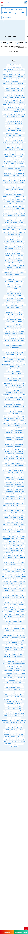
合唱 (14, 145)
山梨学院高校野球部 (18, 432)
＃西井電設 (21, 265)
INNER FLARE (22, 335)
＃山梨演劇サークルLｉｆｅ (20, 305)
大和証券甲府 (14, 335)
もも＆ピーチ (4, 576)
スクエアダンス (20, 88)
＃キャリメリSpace (12, 423)
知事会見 (18, 571)
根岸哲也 (16, 555)
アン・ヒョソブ (20, 736)
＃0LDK (13, 321)
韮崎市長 (23, 86)
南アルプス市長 (15, 86)
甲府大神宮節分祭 (21, 78)
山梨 (23, 175)
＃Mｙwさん (20, 246)
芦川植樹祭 (22, 116)
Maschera (15, 654)
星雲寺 (12, 95)
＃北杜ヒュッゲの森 (9, 694)
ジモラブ (22, 548)
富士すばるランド (8, 647)
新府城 (23, 585)
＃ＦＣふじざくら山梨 (21, 225)
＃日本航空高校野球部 (8, 491)
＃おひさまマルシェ (22, 423)
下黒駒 (23, 626)
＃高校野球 (5, 498)
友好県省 (7, 345)
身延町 (21, 654)
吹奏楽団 (22, 609)
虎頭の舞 (5, 163)
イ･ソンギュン (6, 208)
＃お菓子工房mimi (18, 258)
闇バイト (12, 220)
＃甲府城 (14, 272)
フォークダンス (22, 741)
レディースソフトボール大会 (9, 218)
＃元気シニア (18, 668)
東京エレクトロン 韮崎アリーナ (14, 413)
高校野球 (6, 548)
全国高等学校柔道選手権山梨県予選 (14, 67)
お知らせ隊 (22, 562)
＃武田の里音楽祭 (19, 260)
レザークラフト (6, 682)
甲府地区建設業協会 (20, 208)
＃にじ (4, 505)
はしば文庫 (15, 361)
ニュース (17, 536)
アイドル (16, 548)
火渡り (21, 642)
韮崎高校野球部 (8, 432)
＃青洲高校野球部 (9, 484)
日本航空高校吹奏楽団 (14, 550)
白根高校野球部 (18, 430)
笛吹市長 (6, 95)
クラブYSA (7, 222)
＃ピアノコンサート (8, 689)
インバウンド (22, 180)
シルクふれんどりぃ (19, 95)
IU (24, 206)
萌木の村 (4, 611)
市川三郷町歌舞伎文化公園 (17, 189)
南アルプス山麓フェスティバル (9, 626)
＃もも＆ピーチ (11, 505)
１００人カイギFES (9, 324)
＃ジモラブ (6, 319)
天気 (8, 545)
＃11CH (12, 317)
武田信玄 (15, 93)
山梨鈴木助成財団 (11, 130)
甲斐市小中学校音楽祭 (10, 102)
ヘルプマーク (15, 180)
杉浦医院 (8, 378)
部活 (19, 585)
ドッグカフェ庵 (14, 140)
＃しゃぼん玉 (18, 701)
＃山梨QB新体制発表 (9, 284)
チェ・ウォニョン (14, 722)
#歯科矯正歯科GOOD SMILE (9, 734)
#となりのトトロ (19, 727)
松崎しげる (22, 597)
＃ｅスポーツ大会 (6, 663)
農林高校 (15, 621)
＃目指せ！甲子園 (13, 498)
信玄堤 (17, 614)
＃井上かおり (9, 512)
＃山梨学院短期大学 (18, 404)
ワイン (13, 531)
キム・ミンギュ (15, 534)
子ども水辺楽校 (20, 352)
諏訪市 (18, 154)
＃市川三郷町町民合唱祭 (14, 380)
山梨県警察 (6, 618)
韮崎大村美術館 (10, 119)
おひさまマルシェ (20, 411)
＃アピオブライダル (8, 402)
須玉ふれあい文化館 (20, 173)
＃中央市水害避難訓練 (10, 680)
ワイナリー (20, 725)
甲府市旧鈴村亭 (6, 185)
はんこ (12, 166)
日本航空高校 (6, 225)
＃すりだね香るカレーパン (14, 390)
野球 (22, 541)
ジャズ (14, 187)
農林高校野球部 (19, 437)
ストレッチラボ (21, 416)
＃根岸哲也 (20, 519)
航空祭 (13, 185)
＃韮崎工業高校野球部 (18, 482)
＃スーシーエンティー (20, 505)
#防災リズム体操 (7, 656)
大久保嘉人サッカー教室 (20, 635)
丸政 (15, 74)
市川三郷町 (20, 633)
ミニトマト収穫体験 (18, 456)
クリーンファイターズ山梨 (10, 352)
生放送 (22, 538)
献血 (13, 208)
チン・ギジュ (6, 739)
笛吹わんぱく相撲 (20, 578)
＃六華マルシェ (7, 385)
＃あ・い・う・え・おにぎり (9, 479)
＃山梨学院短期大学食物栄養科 (11, 392)
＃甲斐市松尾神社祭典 (8, 692)
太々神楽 (5, 97)
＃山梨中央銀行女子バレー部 (18, 243)
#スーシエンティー (14, 746)
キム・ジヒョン (5, 741)
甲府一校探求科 (12, 359)
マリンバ (17, 178)
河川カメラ (18, 569)
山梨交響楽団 (20, 102)
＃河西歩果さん (9, 239)
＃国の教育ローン (8, 399)
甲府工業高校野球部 (15, 510)
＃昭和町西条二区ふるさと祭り (18, 682)
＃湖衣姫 (10, 227)
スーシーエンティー (21, 529)
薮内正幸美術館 (8, 156)
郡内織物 (18, 576)
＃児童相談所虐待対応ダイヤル (9, 383)
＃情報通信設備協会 (6, 394)
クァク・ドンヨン (7, 71)
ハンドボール (6, 529)
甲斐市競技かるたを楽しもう (9, 76)
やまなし (21, 574)
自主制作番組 (12, 43)
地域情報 (23, 536)
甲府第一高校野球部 (19, 451)
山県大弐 (16, 156)
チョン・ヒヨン (22, 607)
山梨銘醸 (17, 611)
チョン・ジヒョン (13, 640)
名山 (23, 526)
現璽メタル (6, 182)
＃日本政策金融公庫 (19, 399)
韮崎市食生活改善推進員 (14, 203)
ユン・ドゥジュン (21, 739)
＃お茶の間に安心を (19, 703)
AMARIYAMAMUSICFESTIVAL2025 (18, 340)
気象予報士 (13, 736)
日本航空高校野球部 (10, 522)
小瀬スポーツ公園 (16, 718)
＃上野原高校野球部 (20, 486)
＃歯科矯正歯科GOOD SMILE (9, 699)
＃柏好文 (8, 321)
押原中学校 (20, 600)
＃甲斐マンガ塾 (9, 685)
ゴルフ (4, 543)
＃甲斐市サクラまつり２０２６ (19, 277)
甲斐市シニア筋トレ (19, 192)
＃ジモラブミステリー (18, 685)
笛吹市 (22, 713)
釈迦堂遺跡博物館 (11, 215)
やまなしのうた (6, 524)
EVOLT (22, 343)
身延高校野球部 (18, 446)
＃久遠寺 (13, 232)
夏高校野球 (5, 585)
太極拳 (9, 718)
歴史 (10, 541)
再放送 (11, 583)
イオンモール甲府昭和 (14, 213)
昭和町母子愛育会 (7, 361)
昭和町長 (14, 100)
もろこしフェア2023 (20, 458)
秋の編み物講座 (20, 218)
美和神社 (17, 713)
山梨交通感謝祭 (21, 359)
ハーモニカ (20, 135)
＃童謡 (5, 508)
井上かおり (22, 555)
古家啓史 (23, 178)
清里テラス (10, 611)
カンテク (5, 550)
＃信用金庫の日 (19, 284)
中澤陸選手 (17, 168)
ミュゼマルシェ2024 (9, 192)
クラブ (11, 713)
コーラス (20, 708)
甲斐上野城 (20, 187)
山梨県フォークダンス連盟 (9, 201)
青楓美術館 (10, 557)
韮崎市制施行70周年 (18, 647)
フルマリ (20, 126)
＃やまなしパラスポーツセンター (8, 427)
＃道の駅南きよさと (6, 493)
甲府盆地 (19, 145)
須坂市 (12, 154)
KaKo (22, 210)
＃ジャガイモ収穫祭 (17, 286)
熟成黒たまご (7, 552)
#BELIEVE (7, 736)
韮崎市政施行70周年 (9, 651)
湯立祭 (5, 715)
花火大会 (7, 633)
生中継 (8, 531)
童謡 (21, 522)
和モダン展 (22, 361)
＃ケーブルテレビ (19, 317)
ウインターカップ (19, 743)
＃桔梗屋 (15, 265)
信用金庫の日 (17, 364)
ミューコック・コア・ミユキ (9, 109)
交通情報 (5, 569)
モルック (22, 550)
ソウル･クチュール (19, 651)
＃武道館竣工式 (20, 687)
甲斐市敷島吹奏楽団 (8, 133)
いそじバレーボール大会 (9, 373)
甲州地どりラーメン (6, 628)
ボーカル (23, 213)
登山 (11, 548)
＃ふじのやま (8, 708)
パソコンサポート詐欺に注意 (20, 470)
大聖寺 (22, 614)
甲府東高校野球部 (8, 451)
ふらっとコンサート (20, 109)
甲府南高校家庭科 (7, 161)
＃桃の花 (23, 510)
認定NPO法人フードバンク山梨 (9, 357)
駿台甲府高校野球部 (7, 449)
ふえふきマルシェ (14, 116)
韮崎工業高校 (9, 194)
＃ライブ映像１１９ (20, 241)
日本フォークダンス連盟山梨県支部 (14, 371)
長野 (3, 166)
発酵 (17, 522)
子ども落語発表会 (16, 64)
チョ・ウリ (22, 69)
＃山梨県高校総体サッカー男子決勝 (14, 293)
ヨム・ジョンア (7, 710)
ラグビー (12, 529)
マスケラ (15, 644)
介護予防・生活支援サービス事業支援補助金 (12, 206)
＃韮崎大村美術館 (7, 269)
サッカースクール (15, 630)
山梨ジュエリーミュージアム (11, 126)
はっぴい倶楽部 (8, 475)
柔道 (16, 583)
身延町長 (23, 97)
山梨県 (23, 571)
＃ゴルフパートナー (19, 694)
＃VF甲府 (9, 251)
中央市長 (21, 93)
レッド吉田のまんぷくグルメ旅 (8, 595)
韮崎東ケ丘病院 (6, 104)
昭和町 (21, 583)
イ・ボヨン (22, 602)
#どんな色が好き (21, 729)
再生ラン (23, 142)
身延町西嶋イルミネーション (8, 196)
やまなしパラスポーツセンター (10, 416)
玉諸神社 (5, 607)
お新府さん (6, 588)
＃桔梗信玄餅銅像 (18, 274)
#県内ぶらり (19, 680)
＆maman (21, 140)
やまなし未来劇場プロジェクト (11, 574)
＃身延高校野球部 (18, 484)
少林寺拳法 (8, 90)
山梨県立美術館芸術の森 (7, 364)
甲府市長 (13, 88)
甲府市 (17, 720)
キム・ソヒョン (6, 722)
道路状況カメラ (8, 17)
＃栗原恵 (4, 423)
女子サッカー (22, 524)
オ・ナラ (7, 725)
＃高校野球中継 (22, 498)
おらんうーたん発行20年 (20, 557)
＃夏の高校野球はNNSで (10, 496)
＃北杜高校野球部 (20, 479)
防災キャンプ (8, 621)
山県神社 (23, 628)
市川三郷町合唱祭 (21, 185)
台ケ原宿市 (12, 163)
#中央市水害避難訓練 (7, 673)
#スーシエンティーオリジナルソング (18, 732)
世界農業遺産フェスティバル (10, 170)
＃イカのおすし (23, 394)
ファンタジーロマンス (7, 644)
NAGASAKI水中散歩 (7, 597)
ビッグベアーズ (20, 220)
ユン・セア (22, 715)
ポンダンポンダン (13, 741)
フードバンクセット (21, 357)
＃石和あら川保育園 (20, 302)
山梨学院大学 (21, 161)
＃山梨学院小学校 (21, 383)
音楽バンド (8, 642)
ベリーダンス (14, 642)
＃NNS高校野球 (8, 501)
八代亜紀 (7, 600)
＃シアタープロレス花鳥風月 (9, 331)
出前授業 (24, 576)
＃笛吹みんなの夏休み (18, 689)
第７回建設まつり (16, 628)
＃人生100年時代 (10, 668)
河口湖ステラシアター (20, 463)
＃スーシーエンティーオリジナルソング (14, 696)
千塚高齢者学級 (8, 210)
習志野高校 (13, 588)
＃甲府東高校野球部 (19, 489)
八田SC (9, 64)
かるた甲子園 (6, 335)
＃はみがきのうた (21, 699)
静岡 (7, 166)
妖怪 (4, 571)
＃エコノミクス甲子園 (9, 260)
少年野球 (22, 710)
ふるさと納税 (6, 729)
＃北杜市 (6, 517)
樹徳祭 (15, 161)
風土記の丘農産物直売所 (9, 458)
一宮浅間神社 (21, 604)
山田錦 (21, 475)
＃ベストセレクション (20, 692)
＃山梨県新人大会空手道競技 (10, 420)
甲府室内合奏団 (9, 430)
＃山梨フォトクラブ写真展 (19, 656)
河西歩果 (20, 236)
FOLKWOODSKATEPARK (17, 90)
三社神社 (11, 607)
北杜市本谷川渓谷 (14, 338)
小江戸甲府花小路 (21, 114)
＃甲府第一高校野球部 (18, 501)
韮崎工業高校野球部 (19, 444)
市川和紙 (4, 142)
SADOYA (13, 725)
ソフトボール (6, 538)
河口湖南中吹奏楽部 (8, 560)
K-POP (14, 543)
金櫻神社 (11, 97)
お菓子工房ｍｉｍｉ (10, 366)
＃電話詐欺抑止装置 (9, 703)
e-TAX (22, 137)
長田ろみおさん (6, 199)
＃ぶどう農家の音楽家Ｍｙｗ (14, 288)
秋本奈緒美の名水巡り (20, 593)
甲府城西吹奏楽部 (9, 477)
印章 (14, 175)
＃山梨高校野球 (22, 493)
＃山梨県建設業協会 (6, 406)
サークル (6, 713)
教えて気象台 (9, 470)
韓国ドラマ (4, 536)
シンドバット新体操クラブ (21, 166)
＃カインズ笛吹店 (19, 281)
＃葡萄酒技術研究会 (9, 312)
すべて (4, 43)
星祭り (4, 86)
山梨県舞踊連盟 (18, 409)
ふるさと (18, 595)
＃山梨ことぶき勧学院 (21, 229)
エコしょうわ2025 (18, 123)
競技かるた (7, 333)
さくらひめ (14, 376)
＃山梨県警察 (21, 420)
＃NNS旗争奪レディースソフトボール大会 (14, 397)
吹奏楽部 (16, 560)
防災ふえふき (12, 114)
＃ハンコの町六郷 (20, 385)
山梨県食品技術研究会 (10, 354)
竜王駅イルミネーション (21, 196)
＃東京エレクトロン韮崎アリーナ (14, 425)
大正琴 (20, 621)
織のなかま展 (8, 93)
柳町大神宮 (13, 78)
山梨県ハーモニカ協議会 (11, 135)
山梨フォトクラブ (14, 618)
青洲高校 (21, 222)
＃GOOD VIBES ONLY (19, 328)
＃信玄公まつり (17, 227)
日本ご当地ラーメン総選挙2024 (10, 616)
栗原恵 (24, 406)
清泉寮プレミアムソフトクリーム (14, 623)
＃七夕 (6, 519)
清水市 (23, 154)
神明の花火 (13, 633)
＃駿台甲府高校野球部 (8, 486)
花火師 (22, 630)
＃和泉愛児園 (13, 319)
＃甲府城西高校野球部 (9, 503)
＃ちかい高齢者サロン (10, 661)
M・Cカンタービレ (9, 123)
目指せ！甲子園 (21, 508)
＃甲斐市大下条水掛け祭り (9, 298)
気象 (13, 571)
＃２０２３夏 (20, 496)
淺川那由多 (5, 114)
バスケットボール (21, 83)
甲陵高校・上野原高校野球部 (19, 449)
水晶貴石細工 (11, 142)
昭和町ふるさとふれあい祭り (10, 149)
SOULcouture (8, 654)
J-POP (17, 538)
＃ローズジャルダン (20, 515)
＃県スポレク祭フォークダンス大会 (14, 310)
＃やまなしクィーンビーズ (10, 253)
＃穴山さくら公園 (17, 512)
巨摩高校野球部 (19, 442)
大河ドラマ (21, 100)
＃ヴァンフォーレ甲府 (8, 328)
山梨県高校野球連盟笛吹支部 (19, 111)
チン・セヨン (23, 534)
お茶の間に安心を (9, 472)
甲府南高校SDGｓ (18, 159)
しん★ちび (6, 116)
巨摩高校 (13, 600)
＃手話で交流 (19, 661)
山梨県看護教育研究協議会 (17, 345)
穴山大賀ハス (20, 354)
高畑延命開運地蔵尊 (17, 378)
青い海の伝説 (21, 640)
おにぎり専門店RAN (21, 163)
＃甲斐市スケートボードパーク (14, 291)
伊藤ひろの (23, 611)
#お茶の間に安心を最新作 (19, 673)
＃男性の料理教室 (20, 659)
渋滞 (4, 545)
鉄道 (24, 543)
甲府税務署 (19, 128)
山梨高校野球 (5, 510)
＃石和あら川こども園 (8, 302)
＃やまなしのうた (12, 508)
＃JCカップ (6, 314)
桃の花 (4, 557)
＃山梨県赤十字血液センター (14, 234)
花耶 (6, 564)
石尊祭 (18, 626)
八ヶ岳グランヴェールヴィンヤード (10, 649)
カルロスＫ (5, 213)
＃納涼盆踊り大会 (9, 666)
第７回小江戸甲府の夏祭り (14, 368)
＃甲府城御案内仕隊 (6, 272)
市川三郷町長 (7, 100)
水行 (9, 86)
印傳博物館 (16, 210)
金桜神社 (22, 182)
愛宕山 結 (19, 147)
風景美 (13, 545)
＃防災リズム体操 (17, 675)
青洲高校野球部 (9, 446)
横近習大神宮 (5, 78)
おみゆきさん (5, 178)
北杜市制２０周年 (14, 182)
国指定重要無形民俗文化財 (7, 720)
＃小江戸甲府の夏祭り (9, 281)
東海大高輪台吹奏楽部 (19, 465)
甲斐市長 (7, 88)
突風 (3, 470)
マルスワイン (21, 649)
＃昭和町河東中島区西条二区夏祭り (14, 279)
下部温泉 (12, 152)
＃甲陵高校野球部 (8, 489)
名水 (18, 541)
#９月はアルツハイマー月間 (19, 670)
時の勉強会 (12, 468)
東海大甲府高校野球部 (19, 439)
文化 (5, 541)
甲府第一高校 (21, 588)
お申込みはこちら (7, 932)
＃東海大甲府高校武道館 (10, 687)
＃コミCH (13, 314)
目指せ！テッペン (9, 456)
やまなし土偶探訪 (21, 215)
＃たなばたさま (13, 519)
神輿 (16, 607)
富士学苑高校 (14, 222)
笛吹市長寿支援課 (18, 194)
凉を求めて (6, 338)
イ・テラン (15, 715)
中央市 (11, 609)
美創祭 (13, 199)
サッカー (23, 545)
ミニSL (12, 578)
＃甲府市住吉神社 (21, 232)
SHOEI (21, 156)
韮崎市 (16, 609)
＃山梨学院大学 (9, 387)
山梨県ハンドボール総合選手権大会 (11, 69)
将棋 (18, 545)
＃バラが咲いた (13, 517)
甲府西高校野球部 (8, 439)
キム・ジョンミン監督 (6, 534)
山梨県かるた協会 (20, 76)
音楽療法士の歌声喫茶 (9, 107)
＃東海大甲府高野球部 (9, 295)
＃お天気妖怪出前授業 (7, 677)
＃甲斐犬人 (9, 300)
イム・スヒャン (15, 71)
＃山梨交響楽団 (19, 324)
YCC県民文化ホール (7, 111)
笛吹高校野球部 (19, 453)
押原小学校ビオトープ (13, 564)
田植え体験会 (7, 567)
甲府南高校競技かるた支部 (17, 333)
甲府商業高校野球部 (19, 435)
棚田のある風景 (15, 552)
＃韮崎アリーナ (20, 253)
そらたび (24, 595)
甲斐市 (22, 552)
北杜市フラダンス (7, 175)
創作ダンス (14, 590)
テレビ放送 (12, 463)
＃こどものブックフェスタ (10, 326)
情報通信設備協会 (10, 147)
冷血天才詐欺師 (15, 637)
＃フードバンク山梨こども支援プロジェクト (14, 262)
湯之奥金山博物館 (20, 152)
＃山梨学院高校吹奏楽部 (9, 241)
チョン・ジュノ (22, 722)
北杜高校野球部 (19, 477)
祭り (10, 715)
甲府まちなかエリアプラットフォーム (9, 350)
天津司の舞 (23, 720)
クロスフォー (21, 376)
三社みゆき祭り (13, 604)
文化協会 (21, 590)
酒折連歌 (19, 130)
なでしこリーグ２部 (7, 526)
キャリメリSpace (9, 409)
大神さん (7, 140)
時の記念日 (5, 468)
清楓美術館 (7, 81)
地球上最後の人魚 (6, 637)
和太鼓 (12, 178)
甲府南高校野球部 (8, 444)
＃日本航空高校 (9, 404)
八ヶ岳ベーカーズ (19, 107)
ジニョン (5, 609)
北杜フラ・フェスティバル (9, 411)
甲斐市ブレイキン (6, 180)
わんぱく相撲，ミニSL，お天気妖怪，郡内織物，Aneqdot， (14, 581)
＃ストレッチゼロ (7, 265)
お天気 (8, 571)
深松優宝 (17, 343)
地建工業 (13, 225)
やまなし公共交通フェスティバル (9, 83)
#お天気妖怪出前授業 (7, 670)
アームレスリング (20, 331)
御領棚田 (9, 555)
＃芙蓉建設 (19, 321)
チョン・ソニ (11, 614)
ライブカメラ (11, 569)
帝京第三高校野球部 (8, 435)
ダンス (4, 215)
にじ (22, 567)
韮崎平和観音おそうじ (8, 173)
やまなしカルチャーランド (19, 133)
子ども (6, 583)
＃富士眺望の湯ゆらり (20, 418)
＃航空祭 (22, 402)
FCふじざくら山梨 (16, 526)
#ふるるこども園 (18, 239)
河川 (24, 569)
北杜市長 (17, 97)
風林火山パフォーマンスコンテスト (18, 104)
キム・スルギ (13, 739)
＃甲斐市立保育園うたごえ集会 (8, 229)
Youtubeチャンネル (20, 13)
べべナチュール (22, 644)
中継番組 (20, 43)
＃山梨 (6, 317)
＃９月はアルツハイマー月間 (19, 677)
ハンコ (18, 175)
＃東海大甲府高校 (9, 274)
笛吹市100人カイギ (15, 137)
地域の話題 (11, 536)
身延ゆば (6, 152)
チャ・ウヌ (22, 71)
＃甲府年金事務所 (18, 387)
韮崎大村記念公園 (16, 406)
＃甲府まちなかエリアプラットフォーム (14, 267)
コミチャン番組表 (7, 12)
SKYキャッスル (15, 710)
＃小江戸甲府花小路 (19, 255)
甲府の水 (22, 560)
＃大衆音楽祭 (19, 307)
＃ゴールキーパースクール (11, 706)
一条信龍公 (7, 189)
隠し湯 (9, 543)
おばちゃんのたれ (18, 472)
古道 (14, 541)
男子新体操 (10, 168)
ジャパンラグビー (22, 350)
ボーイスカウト (9, 159)
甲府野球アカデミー (10, 128)
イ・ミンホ (6, 640)
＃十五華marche (19, 312)
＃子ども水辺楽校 (20, 298)
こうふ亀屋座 (18, 119)
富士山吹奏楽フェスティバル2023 (10, 562)
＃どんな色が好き (10, 701)
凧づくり (7, 220)
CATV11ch (5, 463)
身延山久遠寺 (6, 154)
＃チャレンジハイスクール (19, 269)
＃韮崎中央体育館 (8, 255)
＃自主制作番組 (20, 314)
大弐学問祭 (7, 630)
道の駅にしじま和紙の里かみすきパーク (14, 121)
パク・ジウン (23, 637)
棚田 (4, 555)
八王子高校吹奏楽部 (8, 465)
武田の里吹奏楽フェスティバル (11, 460)
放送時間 (21, 460)
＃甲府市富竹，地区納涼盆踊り (19, 663)
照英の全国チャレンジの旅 (8, 593)
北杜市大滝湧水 (6, 340)
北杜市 (5, 614)
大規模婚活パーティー (9, 743)
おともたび (6, 137)
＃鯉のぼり (15, 493)
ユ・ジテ (5, 604)
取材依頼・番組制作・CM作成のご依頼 (14, 9)
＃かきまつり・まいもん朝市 (10, 246)
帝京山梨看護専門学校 (14, 347)
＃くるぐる (22, 392)
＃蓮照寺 (9, 675)
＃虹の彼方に (21, 517)
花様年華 (15, 602)
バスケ (12, 538)
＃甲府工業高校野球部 (19, 491)
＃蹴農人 (20, 706)
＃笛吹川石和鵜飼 (10, 307)
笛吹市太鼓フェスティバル (17, 81)
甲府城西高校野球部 (9, 453)
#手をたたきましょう (10, 727)
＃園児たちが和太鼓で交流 (9, 659)
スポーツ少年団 (21, 74)
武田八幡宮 (21, 149)
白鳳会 (18, 142)
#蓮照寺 (14, 708)
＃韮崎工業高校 (17, 251)
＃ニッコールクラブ (19, 248)
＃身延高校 (9, 286)
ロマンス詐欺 (21, 616)
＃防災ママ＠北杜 (17, 300)
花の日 (21, 564)
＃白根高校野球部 (8, 482)
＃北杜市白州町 (19, 666)
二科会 (24, 364)
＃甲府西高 (20, 326)
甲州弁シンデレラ (20, 373)
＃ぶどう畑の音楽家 (9, 248)
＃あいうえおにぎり (20, 503)
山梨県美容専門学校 (21, 199)
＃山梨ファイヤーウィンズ (8, 305)
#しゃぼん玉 (5, 732)
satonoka (16, 597)
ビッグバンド (8, 187)
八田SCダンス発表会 (7, 74)
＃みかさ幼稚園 (6, 232)
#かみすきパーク (9, 258)
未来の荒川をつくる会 (8, 343)
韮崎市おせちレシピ (20, 201)
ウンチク (19, 531)
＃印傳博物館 (11, 418)
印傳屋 (4, 418)
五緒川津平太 (7, 376)
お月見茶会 (22, 618)
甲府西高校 (7, 590)
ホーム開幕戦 (14, 524)
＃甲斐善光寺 (7, 243)
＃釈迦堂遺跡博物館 (21, 427)
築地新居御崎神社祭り (7, 635)
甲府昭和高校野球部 (9, 437)
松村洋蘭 (9, 145)
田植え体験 (15, 475)
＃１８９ (13, 385)
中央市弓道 (19, 366)
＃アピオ (16, 402)
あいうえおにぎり (15, 567)
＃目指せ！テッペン (9, 442)
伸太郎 (5, 359)
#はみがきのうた (21, 734)
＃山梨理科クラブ (19, 295)
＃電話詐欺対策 (21, 319)
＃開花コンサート (22, 272)
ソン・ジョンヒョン (7, 602)
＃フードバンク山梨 (7, 277)
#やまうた (13, 729)
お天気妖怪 (6, 578)
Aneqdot (12, 576)
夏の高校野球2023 (21, 468)
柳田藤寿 (22, 338)
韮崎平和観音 (21, 170)
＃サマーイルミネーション (9, 515)
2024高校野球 (13, 585)
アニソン (19, 543)
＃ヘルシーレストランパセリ (11, 236)
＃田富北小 (15, 394)
